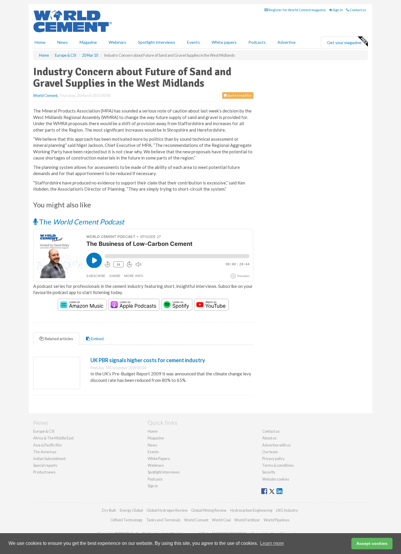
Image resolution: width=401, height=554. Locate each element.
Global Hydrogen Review (167, 510)
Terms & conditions (278, 465)
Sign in (337, 10)
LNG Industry (287, 510)
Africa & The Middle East (53, 438)
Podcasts (257, 42)
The (81, 221)
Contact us (357, 10)
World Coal (221, 520)
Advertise (286, 42)
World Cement (45, 95)
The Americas (44, 451)
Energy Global (131, 510)
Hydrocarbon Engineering (251, 510)
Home (40, 42)
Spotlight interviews (156, 42)
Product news (44, 472)
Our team (270, 451)
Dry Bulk (109, 510)
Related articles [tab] (58, 338)
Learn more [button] (272, 543)
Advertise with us (276, 445)
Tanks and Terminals (163, 520)
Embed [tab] (97, 338)
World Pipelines (276, 520)
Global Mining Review (209, 510)
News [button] (62, 42)
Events (193, 42)
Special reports (45, 465)
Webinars (117, 42)
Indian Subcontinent (49, 458)
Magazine (88, 42)
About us (269, 438)
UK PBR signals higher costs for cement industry (147, 360)
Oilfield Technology (126, 520)
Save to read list (239, 95)
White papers (224, 42)
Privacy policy (273, 458)
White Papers (159, 458)
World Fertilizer (247, 520)
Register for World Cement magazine (297, 10)
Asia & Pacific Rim (47, 445)
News (152, 445)
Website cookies (275, 479)
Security (268, 472)
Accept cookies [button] (371, 543)
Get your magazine (344, 42)
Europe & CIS (43, 431)
